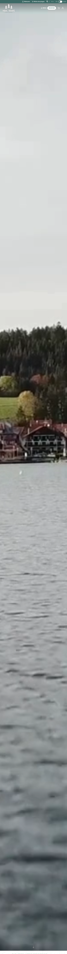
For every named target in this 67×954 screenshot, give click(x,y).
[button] (59, 8)
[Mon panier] (59, 8)
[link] (60, 2)
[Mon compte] (62, 8)
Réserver (52, 8)
